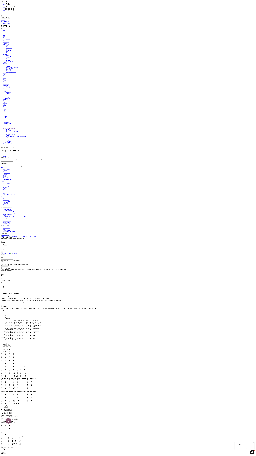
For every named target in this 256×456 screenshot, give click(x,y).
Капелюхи (8, 93)
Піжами (5, 184)
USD (4, 36)
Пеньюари (8, 69)
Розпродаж (5, 203)
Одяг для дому (6, 201)
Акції (4, 121)
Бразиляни (8, 56)
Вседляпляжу (4, 90)
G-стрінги (8, 58)
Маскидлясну (4, 110)
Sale (4, 193)
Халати (5, 106)
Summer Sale (6, 122)
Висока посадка (9, 61)
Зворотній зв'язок (7, 137)
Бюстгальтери (6, 44)
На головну (3, 156)
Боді (4, 188)
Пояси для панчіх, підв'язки (12, 67)
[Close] (1, 241)
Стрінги (8, 57)
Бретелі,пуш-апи (5, 119)
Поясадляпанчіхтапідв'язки (5, 80)
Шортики (8, 60)
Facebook (8, 253)
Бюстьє (7, 45)
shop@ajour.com (6, 223)
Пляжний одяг (9, 92)
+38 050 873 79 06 (7, 23)
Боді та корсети (9, 68)
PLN (4, 37)
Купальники (6, 42)
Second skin (5, 189)
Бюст (6, 314)
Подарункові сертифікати (9, 194)
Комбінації (8, 70)
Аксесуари (5, 115)
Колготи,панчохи (5, 117)
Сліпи (7, 55)
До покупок (3, 453)
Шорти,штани (5, 104)
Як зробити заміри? (5, 271)
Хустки (7, 94)
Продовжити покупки (5, 18)
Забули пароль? (4, 250)
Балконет (8, 49)
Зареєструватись (4, 265)
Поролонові (8, 52)
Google (15, 253)
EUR (4, 35)
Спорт (4, 107)
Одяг (4, 190)
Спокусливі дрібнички (11, 72)
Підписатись (3, 163)
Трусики (5, 54)
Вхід (2, 252)
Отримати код (16, 260)
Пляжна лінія (6, 200)
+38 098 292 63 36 (5, 21)
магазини (3, 20)
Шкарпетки (5, 202)
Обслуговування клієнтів (9, 128)
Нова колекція (6, 39)
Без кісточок (8, 50)
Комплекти (5, 99)
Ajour (4, 4)
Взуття (7, 97)
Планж (7, 51)
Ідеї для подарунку (7, 123)
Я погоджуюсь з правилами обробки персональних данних (15, 264)
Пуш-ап (7, 46)
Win (4, 10)
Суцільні (8, 87)
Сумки (7, 96)
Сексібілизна (5, 63)
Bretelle (4, 7)
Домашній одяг (6, 98)
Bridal (4, 73)
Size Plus (5, 113)
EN (4, 30)
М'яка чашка (9, 48)
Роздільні (8, 86)
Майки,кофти (5, 101)
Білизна (5, 40)
